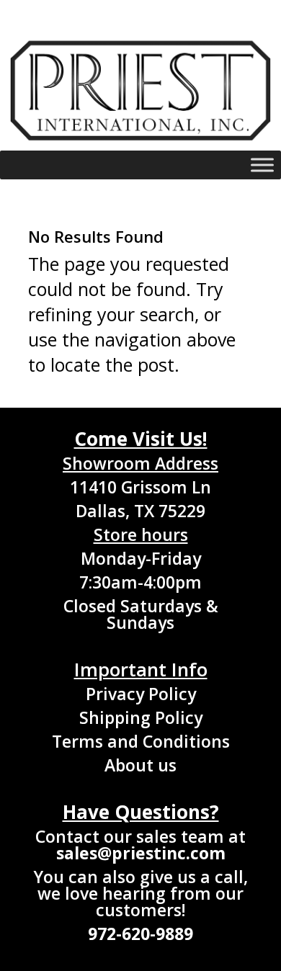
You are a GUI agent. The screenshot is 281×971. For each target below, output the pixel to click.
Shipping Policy (140, 717)
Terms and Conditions (141, 741)
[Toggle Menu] (262, 165)
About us (140, 765)
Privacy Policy (141, 693)
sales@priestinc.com (141, 852)
